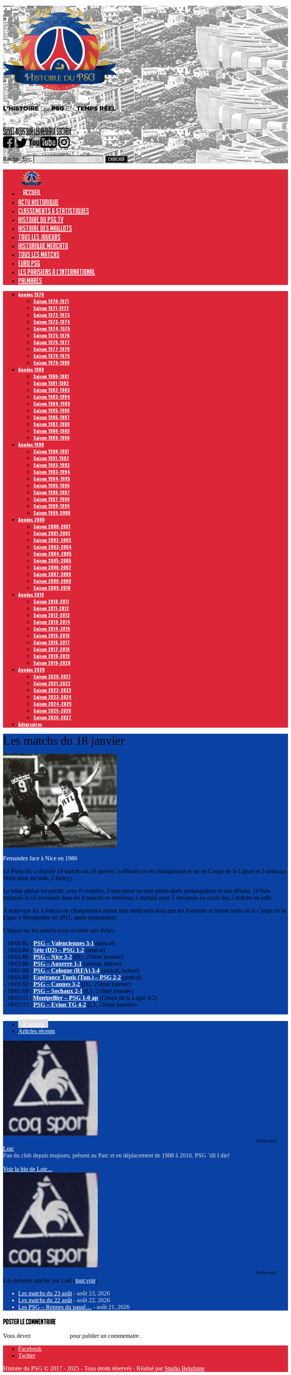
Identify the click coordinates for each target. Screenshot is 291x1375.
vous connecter (50, 1336)
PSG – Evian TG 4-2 (59, 1004)
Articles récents (36, 1031)
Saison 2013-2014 (51, 622)
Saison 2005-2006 (52, 560)
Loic (8, 1148)
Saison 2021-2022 (51, 683)
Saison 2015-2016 (51, 635)
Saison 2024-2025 (52, 703)
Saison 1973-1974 (51, 321)
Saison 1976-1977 (51, 342)
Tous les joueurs (39, 237)
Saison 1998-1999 (51, 506)
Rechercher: (17, 159)
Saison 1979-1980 (51, 362)
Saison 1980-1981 (51, 376)
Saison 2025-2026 (52, 710)
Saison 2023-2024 (52, 697)
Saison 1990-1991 (51, 451)
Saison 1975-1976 (51, 335)
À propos (33, 1024)
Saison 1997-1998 (51, 499)
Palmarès (30, 280)
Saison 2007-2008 (52, 574)
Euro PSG (29, 263)
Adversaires (30, 724)
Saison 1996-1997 (51, 492)
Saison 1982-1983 (51, 390)
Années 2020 (31, 669)
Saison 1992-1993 (51, 465)
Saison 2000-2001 (51, 526)
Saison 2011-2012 (51, 608)
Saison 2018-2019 (51, 656)
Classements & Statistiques (53, 211)
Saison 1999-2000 (51, 512)
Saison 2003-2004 (52, 546)
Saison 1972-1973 (51, 315)
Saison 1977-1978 (51, 349)
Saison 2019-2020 (51, 662)
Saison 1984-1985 (51, 403)
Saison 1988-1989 (51, 431)
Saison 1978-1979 (51, 355)
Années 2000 (31, 519)
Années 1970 (31, 294)
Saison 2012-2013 (51, 615)
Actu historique (38, 202)
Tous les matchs (38, 254)
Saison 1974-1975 (51, 328)
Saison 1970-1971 (51, 301)
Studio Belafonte (184, 1368)
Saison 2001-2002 (51, 533)
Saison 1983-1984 (51, 396)
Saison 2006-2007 (52, 567)
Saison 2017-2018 (51, 649)
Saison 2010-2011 (51, 601)
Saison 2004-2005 (52, 553)
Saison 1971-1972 (51, 308)
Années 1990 (31, 444)
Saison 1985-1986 (51, 410)
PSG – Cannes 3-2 (56, 984)
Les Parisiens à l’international (56, 272)
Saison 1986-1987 (51, 417)
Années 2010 (31, 594)
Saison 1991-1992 (51, 458)
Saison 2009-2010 (51, 587)
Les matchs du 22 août (45, 1300)
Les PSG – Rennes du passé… (55, 1307)
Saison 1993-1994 (51, 471)
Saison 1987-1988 (51, 424)
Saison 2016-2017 (51, 642)
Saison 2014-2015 (51, 628)
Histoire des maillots (45, 228)
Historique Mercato (43, 245)
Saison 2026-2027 (52, 717)
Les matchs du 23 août (45, 1293)
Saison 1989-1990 (51, 437)
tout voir (85, 1280)
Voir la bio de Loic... (27, 1169)
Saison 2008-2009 (52, 581)
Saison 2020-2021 (51, 676)
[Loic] (50, 1133)
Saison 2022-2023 (52, 690)
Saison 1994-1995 (51, 478)
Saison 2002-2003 (52, 540)
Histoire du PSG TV (40, 219)
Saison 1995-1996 (51, 485)
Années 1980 (31, 369)
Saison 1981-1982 (51, 383)
